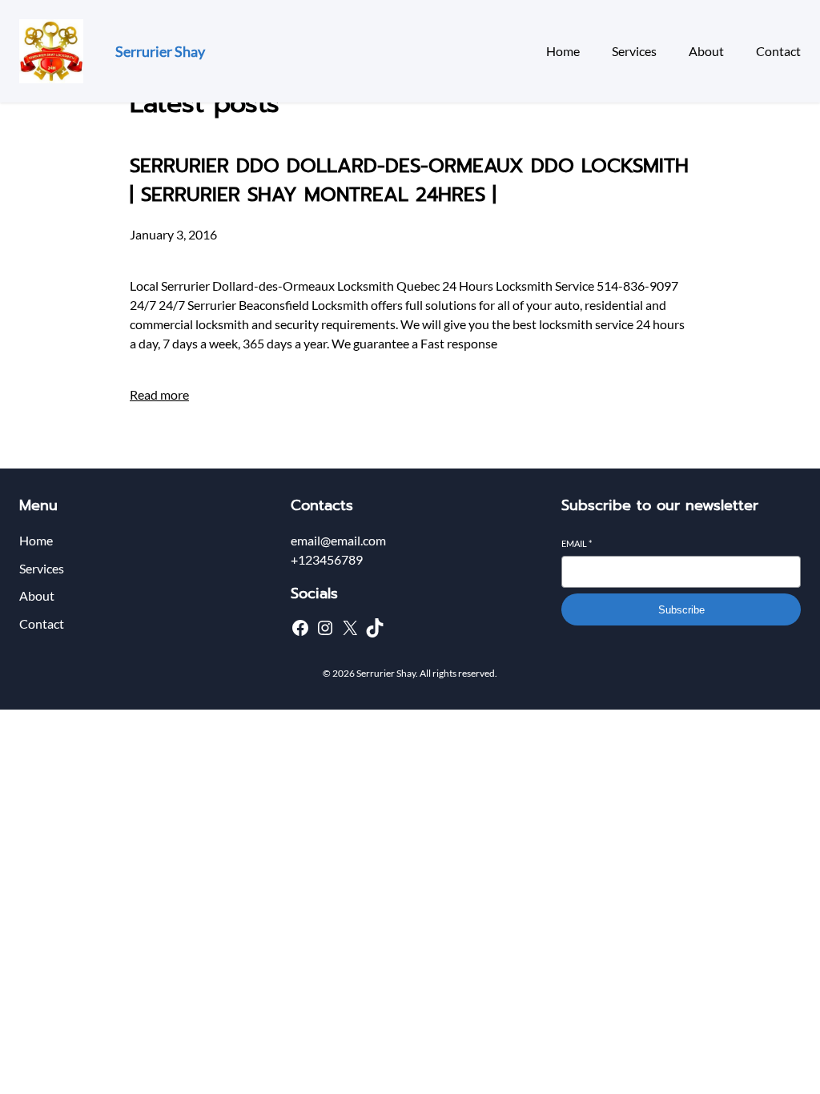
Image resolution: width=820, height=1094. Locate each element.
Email (576, 543)
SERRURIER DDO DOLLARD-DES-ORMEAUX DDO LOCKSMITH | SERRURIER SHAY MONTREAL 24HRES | (409, 180)
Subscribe (681, 610)
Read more (159, 394)
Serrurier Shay (160, 51)
